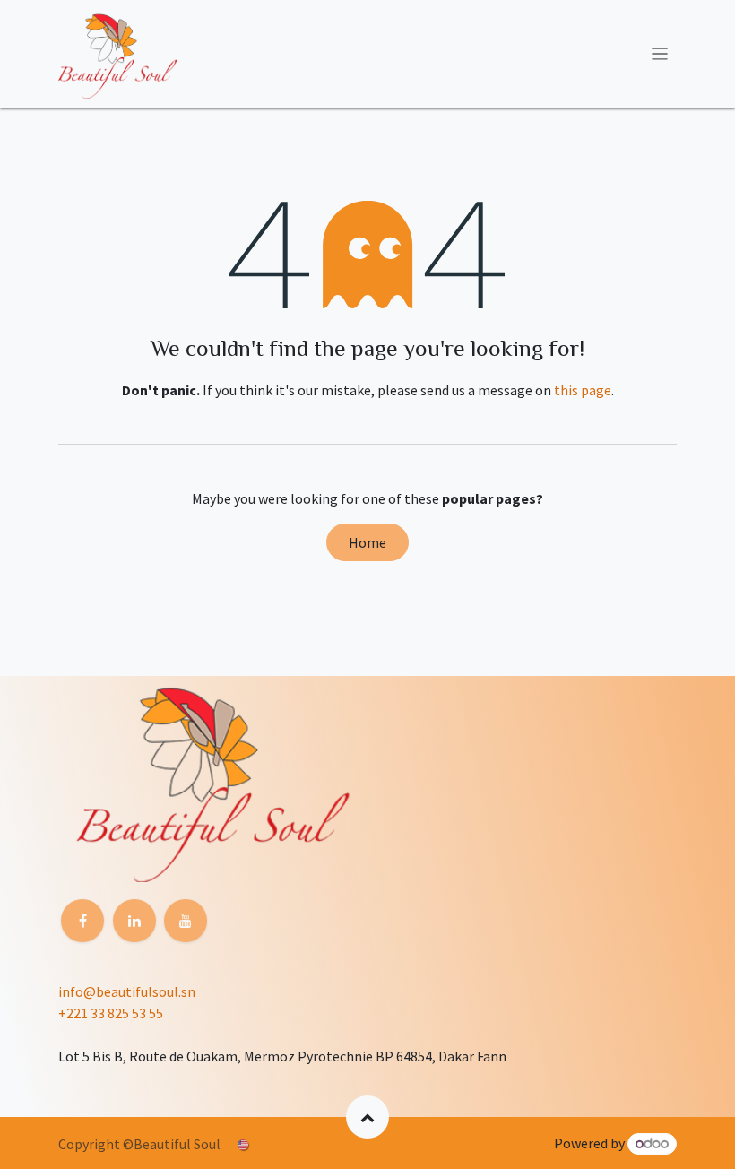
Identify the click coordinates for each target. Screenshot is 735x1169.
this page (582, 390)
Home (367, 542)
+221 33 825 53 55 (110, 1013)
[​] (82, 920)
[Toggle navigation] (660, 54)
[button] (367, 1117)
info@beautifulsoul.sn (126, 991)
